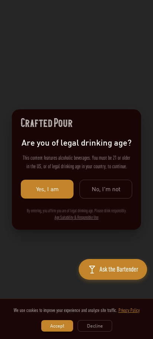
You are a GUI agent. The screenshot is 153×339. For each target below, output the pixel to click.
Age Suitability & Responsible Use (76, 217)
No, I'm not (106, 189)
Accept (57, 326)
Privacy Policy (129, 310)
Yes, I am (47, 189)
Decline (95, 326)
